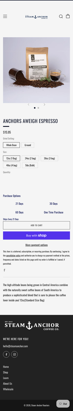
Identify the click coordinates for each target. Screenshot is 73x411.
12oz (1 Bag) (11, 158)
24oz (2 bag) (30, 158)
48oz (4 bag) (11, 165)
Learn (5, 378)
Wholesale (8, 389)
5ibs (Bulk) (30, 165)
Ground (28, 145)
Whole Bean (11, 145)
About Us (7, 383)
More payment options (36, 245)
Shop (5, 372)
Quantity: (7, 172)
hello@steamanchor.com (15, 346)
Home (6, 367)
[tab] (34, 108)
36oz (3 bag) (49, 158)
